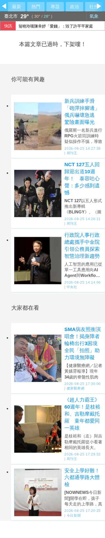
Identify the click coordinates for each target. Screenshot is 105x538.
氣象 (95, 16)
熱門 (35, 6)
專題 (55, 6)
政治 (74, 6)
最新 (16, 6)
